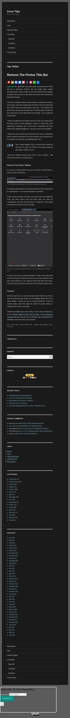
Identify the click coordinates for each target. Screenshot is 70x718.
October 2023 (13, 558)
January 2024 (13, 550)
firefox (41, 324)
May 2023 (12, 571)
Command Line (13, 482)
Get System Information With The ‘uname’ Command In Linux (27, 406)
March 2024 (12, 545)
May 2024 (12, 540)
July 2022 (11, 596)
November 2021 (13, 617)
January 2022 (13, 612)
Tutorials (11, 517)
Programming (13, 502)
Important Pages (12, 30)
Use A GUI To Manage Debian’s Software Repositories (36, 431)
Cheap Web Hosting (13, 456)
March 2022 (12, 607)
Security (11, 507)
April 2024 (12, 543)
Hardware (12, 489)
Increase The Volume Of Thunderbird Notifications (34, 428)
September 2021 (13, 622)
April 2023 (12, 573)
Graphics (11, 487)
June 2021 (12, 630)
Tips (31, 324)
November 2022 (13, 586)
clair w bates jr (13, 426)
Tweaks (11, 520)
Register (9, 451)
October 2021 (13, 620)
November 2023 (13, 556)
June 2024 (12, 538)
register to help (23, 314)
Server (10, 510)
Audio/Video (12, 479)
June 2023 (12, 568)
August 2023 (12, 563)
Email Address (4, 694)
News (10, 499)
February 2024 (13, 548)
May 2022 (12, 602)
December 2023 (13, 553)
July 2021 (11, 627)
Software (27, 324)
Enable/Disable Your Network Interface (20, 395)
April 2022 (12, 604)
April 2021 (12, 635)
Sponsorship (11, 21)
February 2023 (13, 579)
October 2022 (13, 589)
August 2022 (12, 594)
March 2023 (12, 576)
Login (8, 454)
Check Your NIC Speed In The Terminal (20, 398)
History (11, 492)
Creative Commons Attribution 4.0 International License (43, 717)
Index (9, 25)
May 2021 (12, 632)
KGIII (8, 324)
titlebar (46, 324)
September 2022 (13, 591)
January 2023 (13, 581)
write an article (34, 314)
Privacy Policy (11, 52)
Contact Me (10, 34)
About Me (11, 39)
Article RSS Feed (12, 459)
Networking (12, 497)
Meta (10, 494)
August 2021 (12, 625)
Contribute (11, 43)
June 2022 (12, 599)
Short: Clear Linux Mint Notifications (26, 433)
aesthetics (36, 324)
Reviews (11, 505)
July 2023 (11, 566)
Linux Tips (13, 11)
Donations (11, 48)
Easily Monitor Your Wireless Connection (21, 400)
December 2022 (13, 584)
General (22, 324)
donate (15, 314)
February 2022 (13, 609)
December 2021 (13, 614)
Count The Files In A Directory (18, 403)
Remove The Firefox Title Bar (27, 75)
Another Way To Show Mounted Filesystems (31, 423)
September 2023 (13, 561)
